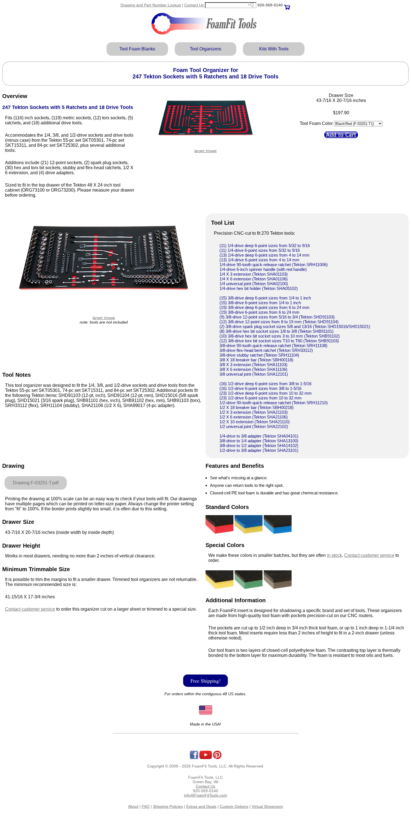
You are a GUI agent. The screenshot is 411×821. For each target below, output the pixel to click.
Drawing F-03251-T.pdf (35, 482)
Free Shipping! (205, 680)
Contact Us (194, 5)
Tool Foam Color (316, 123)
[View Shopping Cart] (287, 5)
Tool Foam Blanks (137, 48)
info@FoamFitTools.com (205, 795)
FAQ (146, 806)
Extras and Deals (201, 806)
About (133, 806)
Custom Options (234, 806)
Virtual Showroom (267, 806)
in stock (334, 555)
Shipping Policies (168, 806)
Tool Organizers (205, 48)
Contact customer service (30, 609)
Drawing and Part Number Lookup (151, 5)
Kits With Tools (274, 48)
